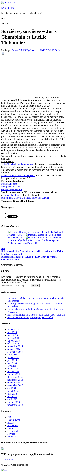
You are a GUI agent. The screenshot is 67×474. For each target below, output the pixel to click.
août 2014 (12, 354)
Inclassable (12, 425)
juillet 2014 (13, 357)
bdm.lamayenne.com (11, 189)
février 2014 (13, 371)
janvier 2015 (13, 340)
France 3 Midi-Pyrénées (23, 50)
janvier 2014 (13, 374)
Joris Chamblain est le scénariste (17, 164)
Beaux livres (13, 420)
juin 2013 (12, 393)
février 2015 (13, 338)
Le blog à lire (7, 8)
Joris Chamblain (12, 195)
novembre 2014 (15, 346)
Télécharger (7, 459)
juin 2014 (12, 360)
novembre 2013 (15, 379)
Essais (10, 422)
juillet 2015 (13, 329)
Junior (10, 428)
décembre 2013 (15, 377)
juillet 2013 (13, 391)
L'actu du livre (14, 431)
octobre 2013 (13, 382)
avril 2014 (12, 365)
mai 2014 (12, 363)
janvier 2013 (13, 402)
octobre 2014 (13, 349)
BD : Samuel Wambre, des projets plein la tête (30, 317)
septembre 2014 (15, 352)
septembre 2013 (15, 385)
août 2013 (12, 388)
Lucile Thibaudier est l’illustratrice (18, 175)
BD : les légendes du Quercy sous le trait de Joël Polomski (36, 314)
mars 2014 (12, 368)
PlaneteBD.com (9, 183)
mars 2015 (12, 335)
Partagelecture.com (10, 186)
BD (3, 248)
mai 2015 (12, 332)
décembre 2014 (15, 343)
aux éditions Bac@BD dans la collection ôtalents (25, 197)
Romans (11, 436)
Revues (11, 433)
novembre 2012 (15, 405)
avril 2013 (12, 399)
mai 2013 (12, 396)
